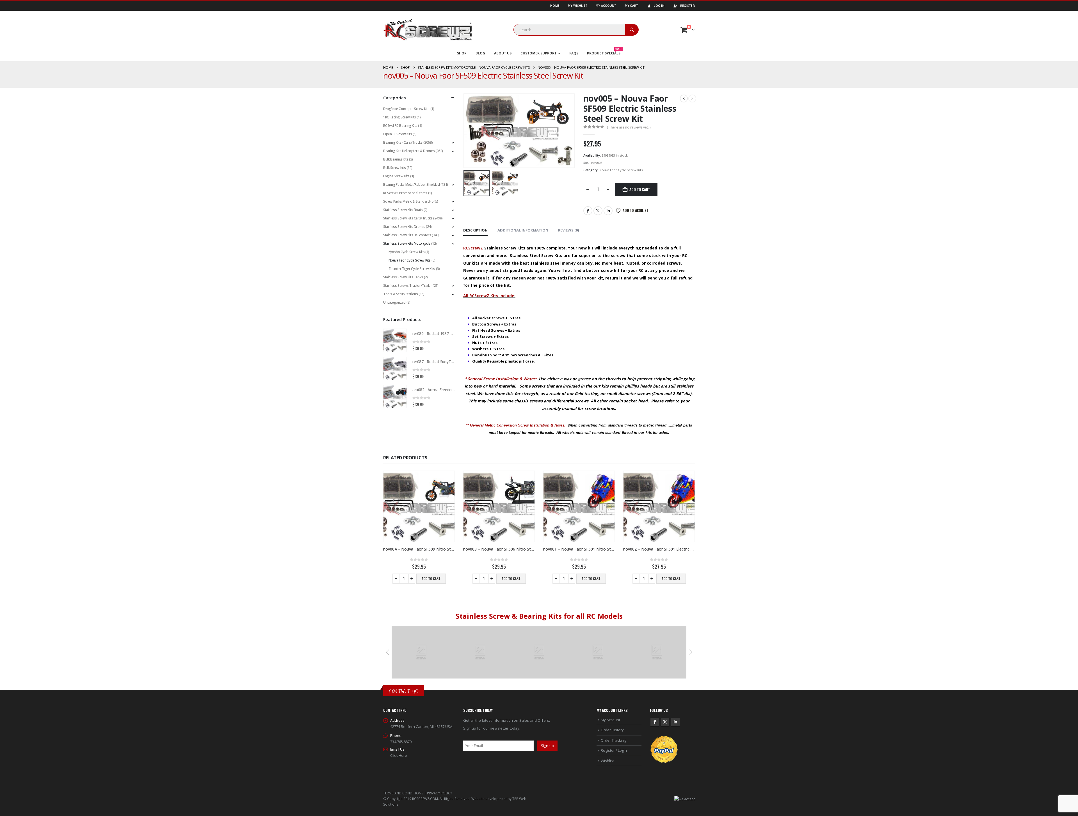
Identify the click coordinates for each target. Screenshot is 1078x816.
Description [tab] (475, 230)
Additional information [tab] (522, 230)
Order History (612, 729)
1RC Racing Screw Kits (399, 117)
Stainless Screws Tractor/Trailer (407, 285)
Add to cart (639, 189)
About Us (502, 53)
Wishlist (607, 760)
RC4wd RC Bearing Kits (400, 125)
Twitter (597, 210)
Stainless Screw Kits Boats (403, 209)
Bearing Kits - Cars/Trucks (402, 142)
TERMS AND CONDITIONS (403, 793)
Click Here (398, 755)
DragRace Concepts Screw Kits (406, 108)
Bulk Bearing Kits (395, 159)
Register (687, 6)
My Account (606, 6)
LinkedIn (608, 210)
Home (554, 6)
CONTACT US (403, 691)
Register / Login (614, 750)
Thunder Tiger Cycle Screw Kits (412, 268)
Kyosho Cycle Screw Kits (407, 251)
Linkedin (675, 722)
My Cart (631, 6)
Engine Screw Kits (396, 176)
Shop (462, 53)
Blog (480, 53)
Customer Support (538, 53)
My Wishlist (577, 6)
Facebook (587, 210)
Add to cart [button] (431, 578)
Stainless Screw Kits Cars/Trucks (408, 218)
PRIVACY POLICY (439, 793)
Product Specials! (604, 52)
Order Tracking (613, 740)
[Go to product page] (395, 340)
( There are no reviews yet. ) (628, 127)
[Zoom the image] (421, 629)
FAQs (573, 53)
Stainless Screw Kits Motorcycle (406, 243)
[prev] (684, 98)
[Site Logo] (427, 30)
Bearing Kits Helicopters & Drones (409, 150)
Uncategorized (394, 302)
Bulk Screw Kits (394, 167)
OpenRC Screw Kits (397, 134)
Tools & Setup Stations (400, 294)
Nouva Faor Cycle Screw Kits (621, 170)
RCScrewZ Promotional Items (405, 193)
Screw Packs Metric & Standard (406, 201)
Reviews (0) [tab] (568, 230)
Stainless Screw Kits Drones (404, 226)
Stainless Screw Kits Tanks (403, 277)
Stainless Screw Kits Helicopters (407, 235)
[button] (464, 130)
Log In (659, 6)
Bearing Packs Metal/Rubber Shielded (411, 184)
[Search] (631, 29)
